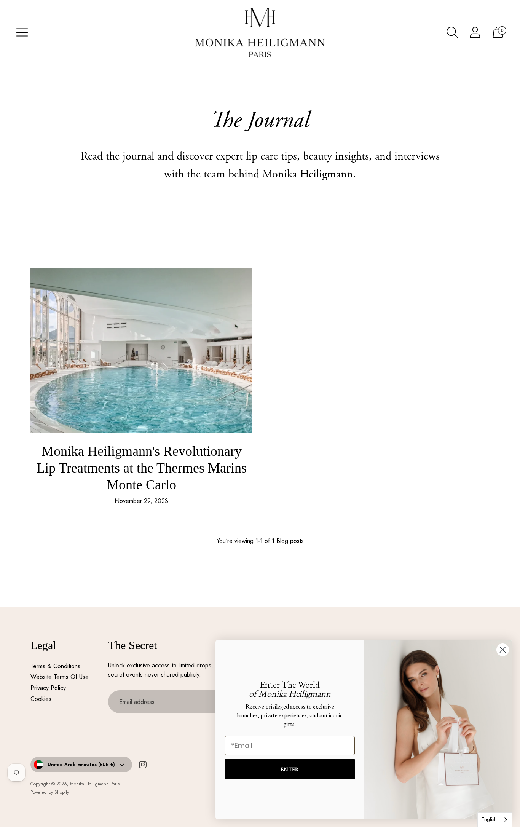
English (489, 819)
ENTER (290, 769)
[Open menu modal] (22, 32)
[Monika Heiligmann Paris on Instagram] (142, 766)
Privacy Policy (48, 687)
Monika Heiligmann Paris (95, 784)
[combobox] (494, 819)
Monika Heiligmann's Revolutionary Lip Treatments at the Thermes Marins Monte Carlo (142, 468)
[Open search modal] (452, 32)
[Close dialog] (502, 649)
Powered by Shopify (49, 792)
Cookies (40, 698)
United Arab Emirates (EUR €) (81, 764)
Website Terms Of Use (59, 676)
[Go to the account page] (475, 32)
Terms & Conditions (55, 666)
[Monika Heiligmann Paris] (260, 32)
